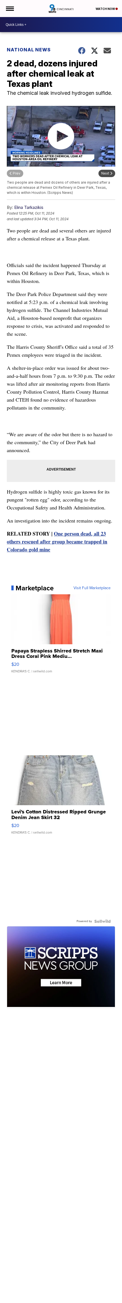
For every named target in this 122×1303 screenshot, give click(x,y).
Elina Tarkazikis (28, 207)
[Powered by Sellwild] (102, 921)
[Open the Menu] (9, 8)
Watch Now (105, 9)
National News (29, 50)
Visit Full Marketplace (92, 588)
